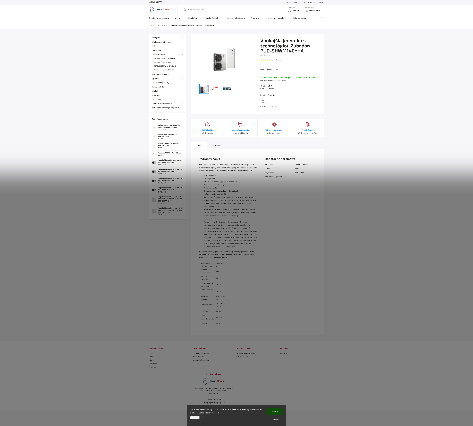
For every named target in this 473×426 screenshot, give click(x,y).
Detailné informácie (267, 95)
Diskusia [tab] (216, 145)
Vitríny (154, 46)
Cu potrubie (156, 95)
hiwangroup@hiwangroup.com (214, 402)
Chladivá (155, 91)
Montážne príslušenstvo (160, 74)
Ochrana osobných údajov (245, 353)
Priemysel (321, 2)
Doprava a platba (199, 357)
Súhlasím (274, 411)
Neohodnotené (276, 60)
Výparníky (155, 78)
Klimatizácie (156, 50)
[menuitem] (160, 18)
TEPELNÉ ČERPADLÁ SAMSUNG (165, 66)
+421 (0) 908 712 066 (213, 399)
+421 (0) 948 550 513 (213, 393)
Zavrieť (316, 111)
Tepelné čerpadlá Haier (163, 62)
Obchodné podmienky (201, 353)
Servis (295, 2)
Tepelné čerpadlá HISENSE (164, 70)
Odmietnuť (275, 419)
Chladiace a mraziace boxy (162, 42)
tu (218, 413)
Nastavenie (195, 418)
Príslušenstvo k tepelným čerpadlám (165, 108)
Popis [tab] (198, 145)
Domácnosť (311, 2)
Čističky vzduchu (158, 87)
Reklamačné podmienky (201, 360)
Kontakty (283, 353)
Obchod (302, 2)
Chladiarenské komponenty (162, 103)
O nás (289, 2)
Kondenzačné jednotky (160, 83)
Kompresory (156, 99)
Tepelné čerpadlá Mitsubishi (164, 58)
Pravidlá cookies (242, 357)
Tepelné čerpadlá (158, 54)
